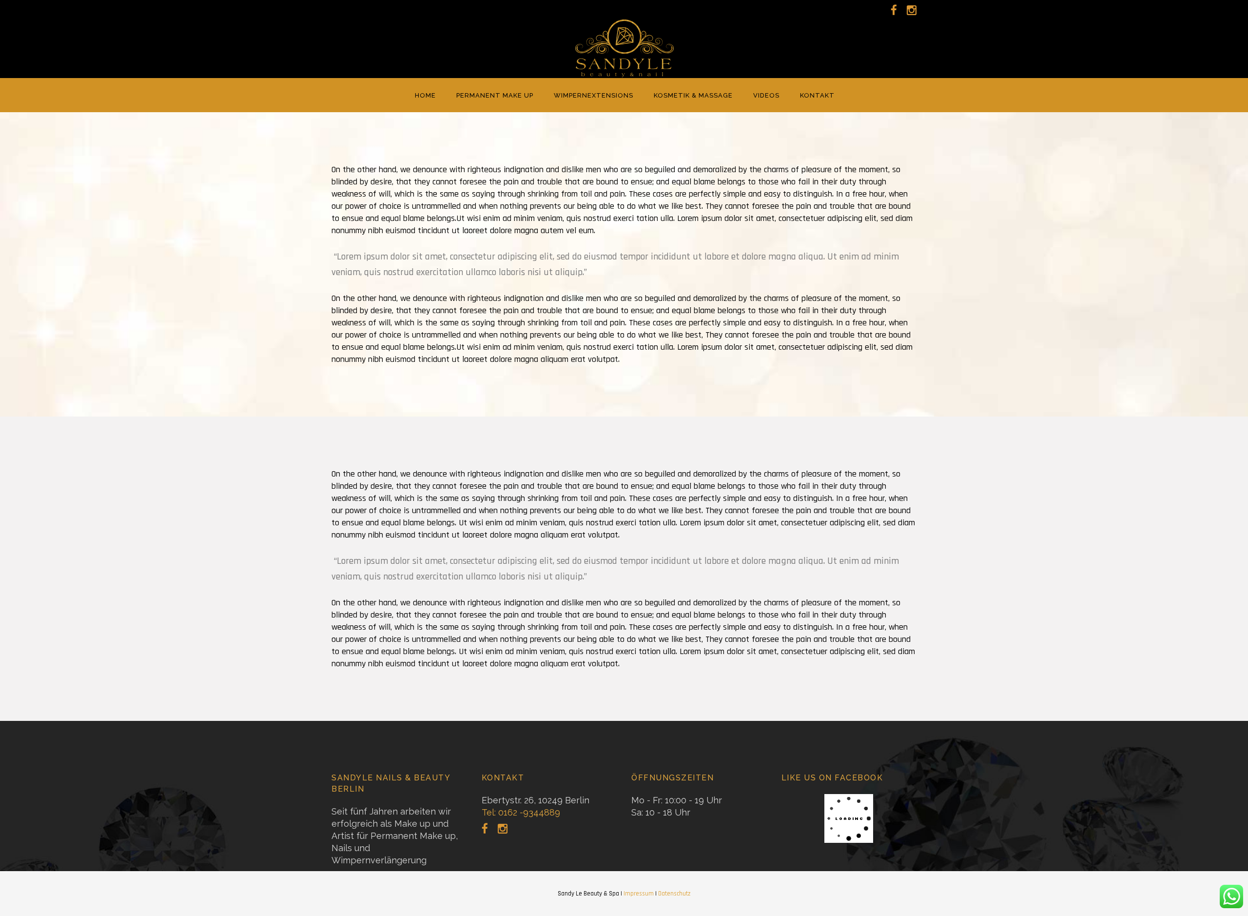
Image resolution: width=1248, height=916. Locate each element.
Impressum (639, 893)
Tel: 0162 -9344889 (521, 812)
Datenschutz (674, 893)
